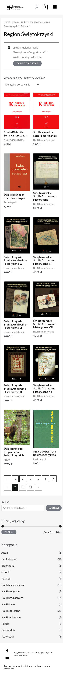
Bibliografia (7, 565)
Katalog (5, 578)
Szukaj (5, 502)
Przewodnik (8, 630)
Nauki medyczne (10, 591)
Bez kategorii (8, 559)
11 (30, 487)
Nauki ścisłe (8, 604)
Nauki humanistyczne (13, 585)
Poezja (5, 623)
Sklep (15, 21)
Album (4, 552)
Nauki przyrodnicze (12, 597)
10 (22, 487)
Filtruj (9, 532)
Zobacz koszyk (27, 63)
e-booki (5, 572)
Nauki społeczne (10, 610)
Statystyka (7, 636)
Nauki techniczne (11, 617)
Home (7, 21)
